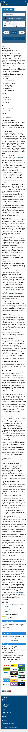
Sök (14, 38)
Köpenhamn (9, 184)
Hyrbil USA (5, 705)
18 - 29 (6, 32)
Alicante (3, 699)
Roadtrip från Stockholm (15, 180)
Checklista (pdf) (14, 640)
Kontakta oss (4, 719)
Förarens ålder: (6, 29)
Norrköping (17, 373)
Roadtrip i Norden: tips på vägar (13, 608)
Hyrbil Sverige (6, 712)
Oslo (22, 536)
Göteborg (11, 133)
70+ (22, 32)
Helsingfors (15, 239)
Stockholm (19, 157)
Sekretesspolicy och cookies (8, 723)
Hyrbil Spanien (6, 698)
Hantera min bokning (14, 630)
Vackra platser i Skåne (15, 414)
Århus (9, 514)
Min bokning (4, 720)
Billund (19, 316)
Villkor (3, 721)
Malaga (3, 700)
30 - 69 (14, 32)
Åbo (22, 340)
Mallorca (4, 702)
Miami (3, 709)
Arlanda (3, 715)
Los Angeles (4, 706)
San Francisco (5, 707)
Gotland (9, 293)
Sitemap (10, 729)
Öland (22, 460)
